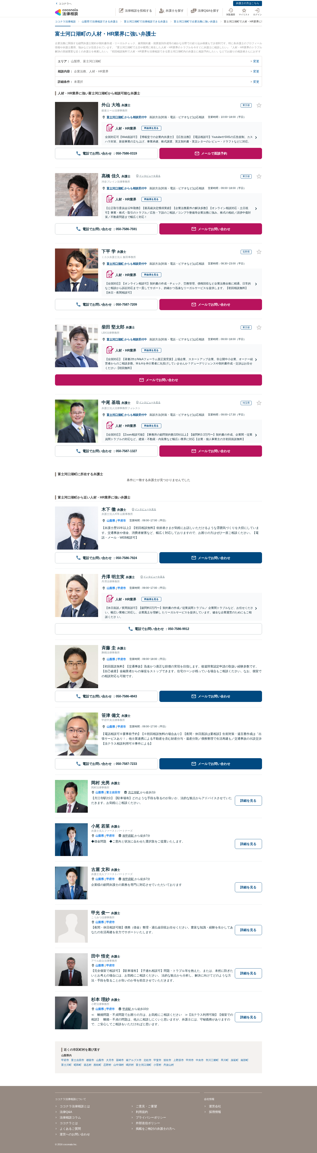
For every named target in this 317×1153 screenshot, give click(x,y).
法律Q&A (66, 1112)
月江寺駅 (134, 792)
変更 (256, 61)
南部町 (244, 1060)
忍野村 (107, 1064)
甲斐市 (157, 1060)
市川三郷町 (212, 1060)
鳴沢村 (130, 1064)
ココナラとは (69, 1123)
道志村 (87, 1064)
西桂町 (97, 1064)
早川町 (225, 1060)
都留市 (90, 1060)
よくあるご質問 (70, 1128)
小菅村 (157, 1064)
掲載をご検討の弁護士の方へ (155, 1128)
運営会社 (215, 1106)
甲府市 (122, 520)
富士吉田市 (113, 792)
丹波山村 (168, 1064)
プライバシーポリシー (151, 1117)
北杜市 (147, 1060)
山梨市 (100, 1060)
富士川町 (66, 1064)
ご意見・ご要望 (146, 1106)
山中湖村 (118, 1064)
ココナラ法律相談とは (75, 1106)
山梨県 (111, 520)
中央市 (200, 1060)
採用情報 (215, 1112)
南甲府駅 (128, 835)
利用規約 (142, 1112)
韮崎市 (120, 1060)
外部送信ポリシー (148, 1123)
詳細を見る (248, 800)
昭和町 (78, 1064)
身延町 (235, 1060)
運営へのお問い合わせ (75, 1134)
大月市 (110, 1060)
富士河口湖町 (115, 117)
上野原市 (178, 1060)
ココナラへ (65, 3)
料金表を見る (151, 128)
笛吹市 (167, 1060)
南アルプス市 (133, 1060)
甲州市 (190, 1060)
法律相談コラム (70, 1117)
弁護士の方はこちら (247, 3)
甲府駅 (127, 1009)
